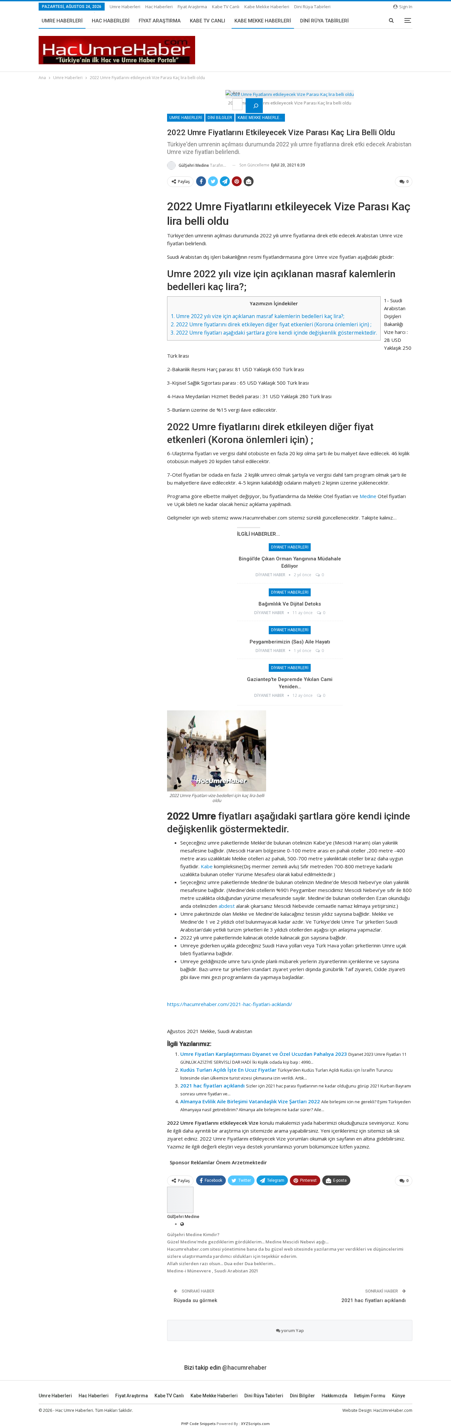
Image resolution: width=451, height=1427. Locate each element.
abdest (227, 906)
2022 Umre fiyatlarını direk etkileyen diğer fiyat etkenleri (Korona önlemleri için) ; (271, 324)
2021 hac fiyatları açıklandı (212, 1085)
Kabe (207, 866)
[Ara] (254, 105)
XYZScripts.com (255, 1423)
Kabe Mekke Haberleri (266, 7)
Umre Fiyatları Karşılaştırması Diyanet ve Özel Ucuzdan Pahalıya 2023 (263, 1054)
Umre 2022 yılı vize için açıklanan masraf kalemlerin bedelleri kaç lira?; (257, 316)
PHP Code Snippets (198, 1423)
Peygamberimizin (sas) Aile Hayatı (290, 642)
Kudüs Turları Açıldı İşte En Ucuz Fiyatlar (228, 1069)
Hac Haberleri (159, 7)
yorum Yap (292, 1330)
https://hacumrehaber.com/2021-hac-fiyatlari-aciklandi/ (230, 1004)
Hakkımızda (334, 1395)
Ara (236, 93)
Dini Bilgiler (220, 117)
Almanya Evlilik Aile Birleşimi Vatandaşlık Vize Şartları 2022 (250, 1101)
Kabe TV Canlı (225, 7)
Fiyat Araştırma (192, 7)
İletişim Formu (369, 1395)
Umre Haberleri (125, 7)
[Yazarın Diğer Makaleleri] (180, 1199)
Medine (368, 496)
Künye (398, 1395)
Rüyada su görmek (195, 1300)
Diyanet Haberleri (289, 547)
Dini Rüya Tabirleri (312, 7)
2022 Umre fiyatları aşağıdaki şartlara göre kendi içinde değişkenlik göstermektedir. (274, 332)
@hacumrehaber (244, 1367)
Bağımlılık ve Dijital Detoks (290, 604)
